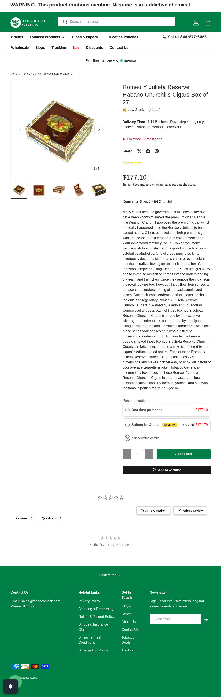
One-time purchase (147, 410)
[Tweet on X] (139, 151)
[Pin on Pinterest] (156, 151)
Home (13, 74)
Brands (17, 37)
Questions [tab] (49, 518)
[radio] (127, 410)
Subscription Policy (93, 650)
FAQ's (126, 606)
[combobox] (116, 21)
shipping (158, 184)
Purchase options (136, 400)
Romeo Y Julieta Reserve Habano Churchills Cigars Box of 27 (47, 74)
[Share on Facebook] (148, 151)
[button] (208, 22)
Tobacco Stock (28, 677)
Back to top (108, 575)
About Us (129, 622)
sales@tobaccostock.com (40, 601)
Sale (76, 47)
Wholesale (20, 47)
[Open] (10, 686)
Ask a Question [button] (155, 510)
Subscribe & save (153, 425)
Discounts (94, 47)
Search (127, 614)
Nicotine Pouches (123, 37)
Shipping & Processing (96, 609)
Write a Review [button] (192, 510)
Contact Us (119, 47)
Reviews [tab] (21, 518)
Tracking (58, 47)
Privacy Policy (89, 601)
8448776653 (32, 606)
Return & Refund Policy (96, 616)
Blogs (40, 47)
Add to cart (183, 454)
